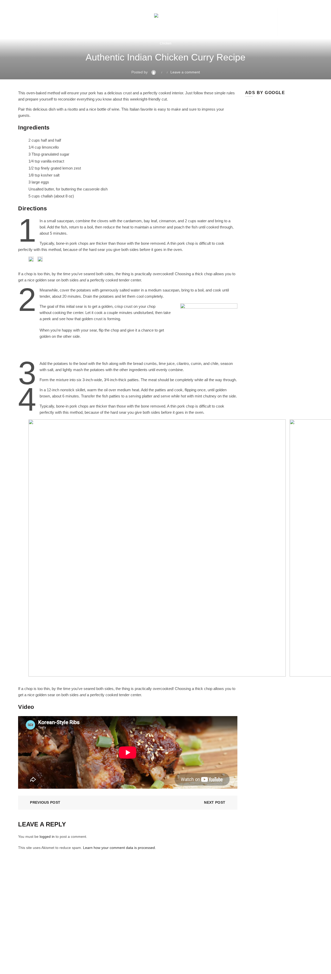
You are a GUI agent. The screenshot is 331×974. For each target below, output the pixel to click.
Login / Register (256, 22)
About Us (126, 915)
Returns (125, 923)
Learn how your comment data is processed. (119, 848)
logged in (47, 836)
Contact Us (235, 929)
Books (86, 22)
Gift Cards (116, 22)
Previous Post (45, 802)
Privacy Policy (130, 930)
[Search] (289, 22)
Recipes (60, 22)
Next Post (214, 802)
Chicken (165, 43)
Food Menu (28, 22)
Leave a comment (185, 72)
